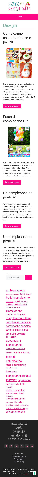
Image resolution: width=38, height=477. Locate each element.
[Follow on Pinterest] (11, 446)
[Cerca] (28, 277)
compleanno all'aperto (15, 314)
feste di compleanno (16, 365)
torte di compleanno (15, 411)
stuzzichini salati (12, 405)
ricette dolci (9, 396)
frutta (15, 368)
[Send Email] (32, 446)
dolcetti (9, 353)
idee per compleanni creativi (18, 373)
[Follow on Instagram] (22, 446)
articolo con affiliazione (12, 294)
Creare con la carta (17, 329)
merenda (9, 387)
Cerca (8, 274)
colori (25, 304)
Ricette (21, 393)
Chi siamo (19, 454)
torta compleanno (15, 408)
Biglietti (22, 294)
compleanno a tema (18, 318)
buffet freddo (9, 302)
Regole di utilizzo (19, 456)
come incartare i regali (13, 307)
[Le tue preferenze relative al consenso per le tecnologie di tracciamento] (34, 473)
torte (27, 408)
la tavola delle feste (15, 384)
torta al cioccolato (24, 405)
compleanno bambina (18, 322)
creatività (11, 333)
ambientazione (15, 290)
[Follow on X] (16, 446)
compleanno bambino (18, 326)
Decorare (21, 334)
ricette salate (9, 402)
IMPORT (11, 380)
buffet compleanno (18, 297)
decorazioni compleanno (14, 342)
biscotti (28, 294)
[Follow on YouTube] (27, 446)
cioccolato (18, 305)
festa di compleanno (14, 359)
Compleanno (14, 310)
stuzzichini (18, 402)
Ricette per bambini (15, 399)
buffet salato (20, 301)
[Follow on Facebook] (6, 446)
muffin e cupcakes (15, 390)
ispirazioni (24, 380)
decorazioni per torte (15, 348)
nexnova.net (25, 474)
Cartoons (9, 305)
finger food (9, 368)
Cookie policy (19, 462)
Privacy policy (19, 459)
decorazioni (11, 337)
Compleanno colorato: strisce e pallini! (17, 37)
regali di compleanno (12, 393)
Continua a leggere (12, 106)
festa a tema (21, 352)
